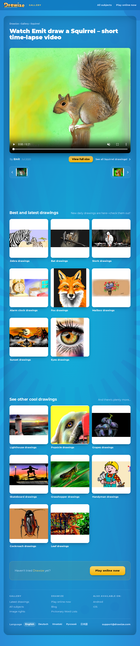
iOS (95, 606)
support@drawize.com (116, 624)
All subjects (104, 4)
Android (98, 601)
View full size (81, 159)
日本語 (84, 624)
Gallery (25, 23)
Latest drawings (19, 601)
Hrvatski (57, 624)
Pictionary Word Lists (64, 611)
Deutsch (43, 624)
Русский (71, 624)
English (29, 624)
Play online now (126, 4)
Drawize (14, 23)
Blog (54, 606)
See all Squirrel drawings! (111, 159)
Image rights (17, 611)
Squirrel (35, 23)
